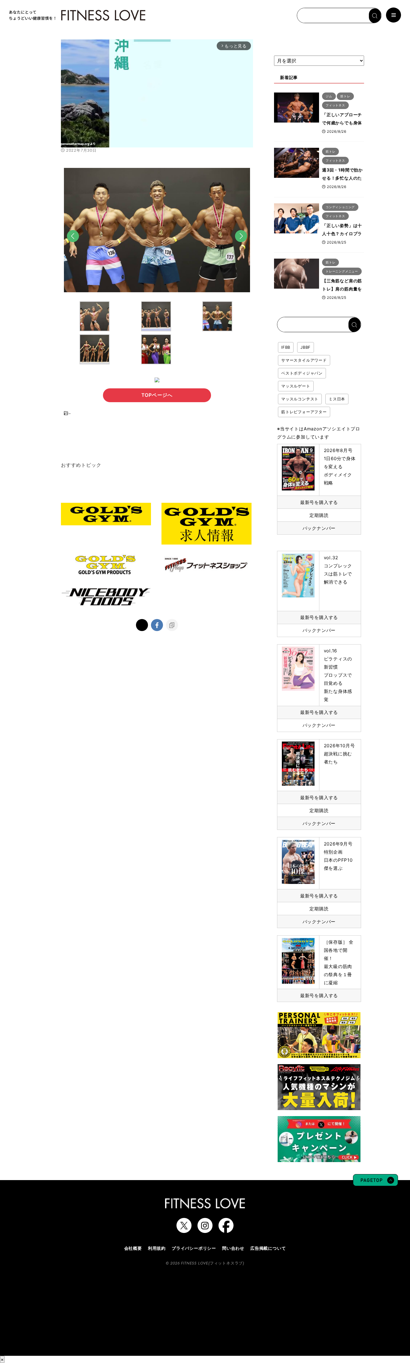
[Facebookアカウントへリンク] (226, 1230)
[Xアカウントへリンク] (183, 1230)
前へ (72, 245)
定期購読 (318, 515)
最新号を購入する (319, 502)
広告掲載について (268, 1248)
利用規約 (157, 1248)
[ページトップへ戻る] (375, 1183)
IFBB (285, 347)
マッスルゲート (295, 386)
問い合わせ (233, 1248)
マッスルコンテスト (299, 398)
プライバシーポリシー (194, 1248)
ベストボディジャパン (302, 373)
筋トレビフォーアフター (304, 411)
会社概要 (133, 1248)
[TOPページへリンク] (76, 15)
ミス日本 (337, 398)
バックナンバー (319, 528)
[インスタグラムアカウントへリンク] (205, 1230)
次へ (241, 245)
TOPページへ (157, 395)
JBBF (305, 347)
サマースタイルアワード (304, 360)
